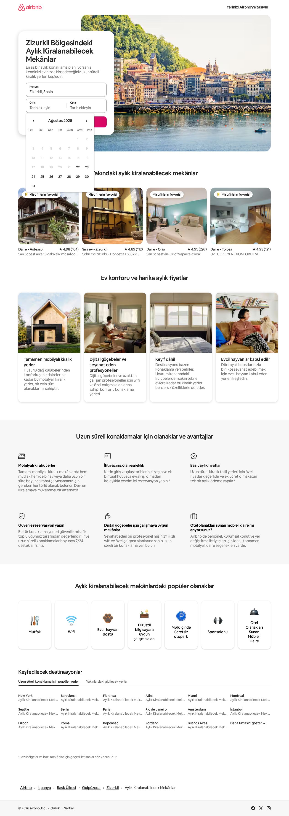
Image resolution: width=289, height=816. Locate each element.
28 (69, 177)
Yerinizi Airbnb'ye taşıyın (247, 7)
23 (87, 167)
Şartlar (69, 808)
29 (78, 177)
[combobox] (66, 91)
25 (42, 177)
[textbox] (46, 107)
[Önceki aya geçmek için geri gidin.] (33, 120)
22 (78, 167)
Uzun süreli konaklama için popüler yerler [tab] (48, 681)
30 (87, 177)
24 (33, 177)
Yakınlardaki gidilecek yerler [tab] (106, 681)
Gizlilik (55, 808)
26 (51, 177)
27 (60, 177)
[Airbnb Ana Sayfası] (30, 7)
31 (33, 186)
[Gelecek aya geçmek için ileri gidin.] (86, 120)
